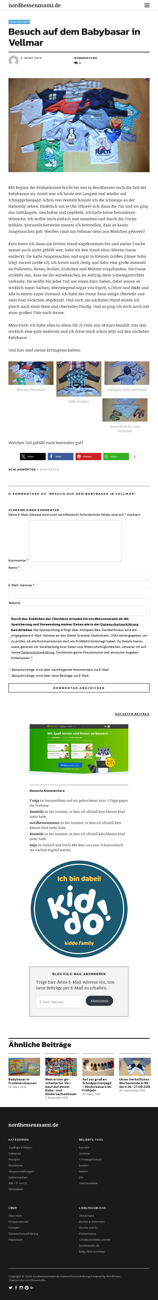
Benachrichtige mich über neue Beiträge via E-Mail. (50, 675)
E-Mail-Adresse (21, 585)
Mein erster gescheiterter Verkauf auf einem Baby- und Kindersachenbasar (61, 1086)
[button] (32, 379)
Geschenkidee (88, 1183)
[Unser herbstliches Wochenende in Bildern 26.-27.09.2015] (135, 1067)
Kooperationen (18, 1222)
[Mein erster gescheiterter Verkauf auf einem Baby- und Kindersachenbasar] (61, 1067)
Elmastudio (37, 1280)
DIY (81, 1177)
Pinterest (27, 1287)
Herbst (83, 1171)
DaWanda (14, 1153)
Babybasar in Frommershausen (22, 1081)
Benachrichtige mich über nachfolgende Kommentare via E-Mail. (60, 669)
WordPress (113, 1276)
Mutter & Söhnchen (92, 1222)
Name (14, 567)
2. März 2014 (31, 57)
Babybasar (49, 469)
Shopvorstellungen (21, 1171)
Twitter (11, 1287)
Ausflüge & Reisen (20, 1147)
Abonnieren (99, 1001)
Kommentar (18, 560)
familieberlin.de (89, 1246)
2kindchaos (86, 1216)
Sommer (84, 1153)
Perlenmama (87, 1234)
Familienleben (19, 22)
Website (14, 602)
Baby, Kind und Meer (92, 1251)
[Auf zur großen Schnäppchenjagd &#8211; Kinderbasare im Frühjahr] (98, 1067)
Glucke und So (88, 1228)
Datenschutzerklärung (119, 624)
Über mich (15, 1216)
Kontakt (13, 1228)
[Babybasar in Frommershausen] (24, 1067)
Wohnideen (15, 1189)
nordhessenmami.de (34, 5)
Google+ (32, 1287)
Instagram (22, 1287)
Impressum (15, 1240)
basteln (84, 1147)
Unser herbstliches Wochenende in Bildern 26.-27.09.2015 (134, 1083)
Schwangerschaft (90, 1159)
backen (83, 1165)
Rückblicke (15, 1165)
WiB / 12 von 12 (17, 1183)
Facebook (16, 1287)
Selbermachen (17, 1177)
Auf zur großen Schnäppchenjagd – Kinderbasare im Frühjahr (97, 1085)
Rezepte (14, 1159)
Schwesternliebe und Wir (95, 1240)
